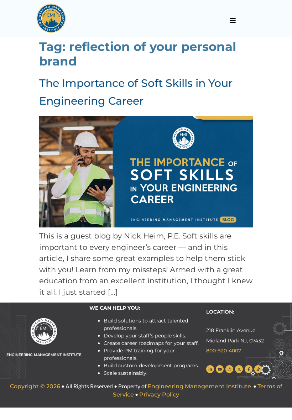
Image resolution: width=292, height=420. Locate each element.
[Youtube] (220, 369)
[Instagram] (229, 369)
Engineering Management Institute (199, 386)
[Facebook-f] (248, 369)
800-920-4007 (223, 350)
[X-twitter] (239, 369)
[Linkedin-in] (210, 369)
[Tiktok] (258, 369)
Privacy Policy (159, 394)
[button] (233, 20)
